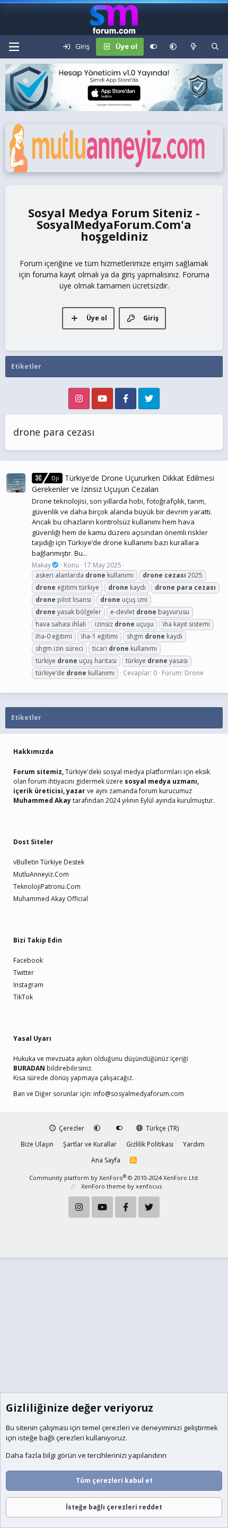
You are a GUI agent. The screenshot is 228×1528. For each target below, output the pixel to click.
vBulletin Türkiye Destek (48, 862)
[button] (173, 46)
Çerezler (70, 1128)
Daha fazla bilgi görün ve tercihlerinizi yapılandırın (86, 1455)
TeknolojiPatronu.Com (47, 886)
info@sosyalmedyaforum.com (138, 1093)
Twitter (23, 972)
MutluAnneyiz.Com (41, 874)
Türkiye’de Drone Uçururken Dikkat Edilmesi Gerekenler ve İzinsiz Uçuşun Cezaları (123, 483)
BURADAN (29, 1068)
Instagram (28, 984)
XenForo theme (103, 1186)
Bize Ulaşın (37, 1144)
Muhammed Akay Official (50, 898)
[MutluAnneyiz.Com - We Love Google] (114, 169)
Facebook (28, 960)
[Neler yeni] (194, 46)
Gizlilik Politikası (149, 1144)
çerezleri (116, 1427)
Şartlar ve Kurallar (90, 1144)
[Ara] (215, 46)
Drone (194, 672)
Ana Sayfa (105, 1160)
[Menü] (13, 47)
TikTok (23, 996)
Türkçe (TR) (161, 1128)
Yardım (194, 1144)
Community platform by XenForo (114, 1178)
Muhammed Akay (42, 800)
